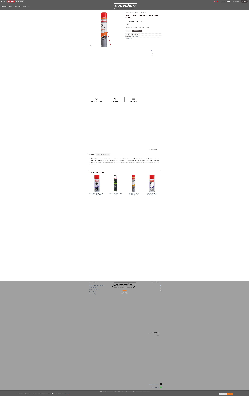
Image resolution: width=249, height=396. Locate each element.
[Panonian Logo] (124, 285)
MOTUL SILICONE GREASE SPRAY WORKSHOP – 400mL (97, 194)
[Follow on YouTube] (127, 293)
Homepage (4, 6)
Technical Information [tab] (103, 154)
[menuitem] (214, 1)
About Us (18, 6)
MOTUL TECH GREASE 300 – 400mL (115, 194)
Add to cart (137, 30)
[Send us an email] (161, 384)
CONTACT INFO (155, 282)
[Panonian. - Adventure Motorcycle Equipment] (124, 6)
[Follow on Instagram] (124, 293)
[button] (2, 1)
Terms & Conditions (94, 289)
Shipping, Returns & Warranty (96, 285)
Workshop (136, 36)
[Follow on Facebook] (122, 293)
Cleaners (143, 12)
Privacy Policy (92, 291)
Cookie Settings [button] (222, 393)
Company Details (93, 287)
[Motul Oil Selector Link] (15, 1)
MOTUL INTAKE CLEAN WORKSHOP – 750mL (134, 194)
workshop (129, 38)
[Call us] (161, 387)
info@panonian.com (154, 384)
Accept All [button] (230, 393)
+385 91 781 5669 (155, 387)
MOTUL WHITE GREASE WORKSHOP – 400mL (152, 194)
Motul (137, 12)
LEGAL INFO (92, 282)
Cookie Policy (92, 294)
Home (127, 12)
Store (11, 6)
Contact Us (25, 6)
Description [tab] (92, 154)
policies (67, 393)
